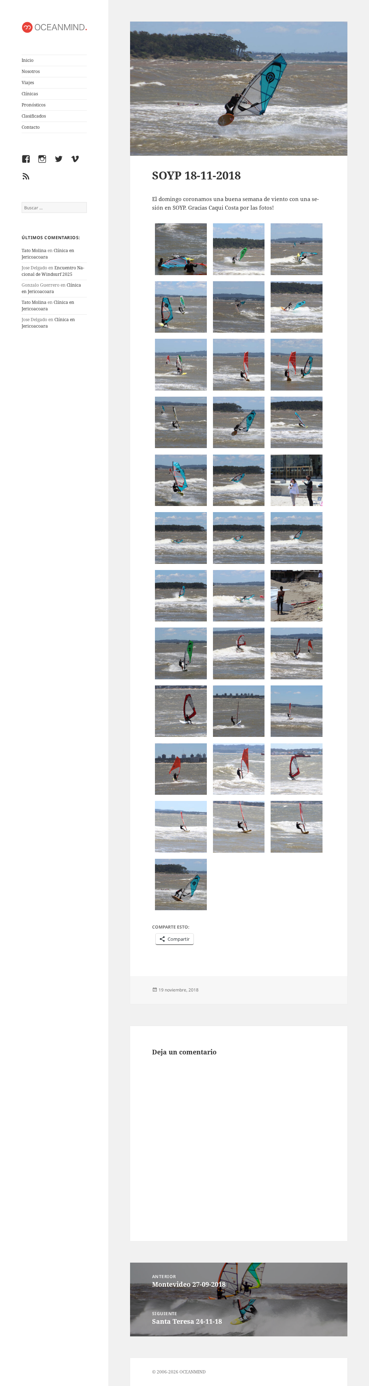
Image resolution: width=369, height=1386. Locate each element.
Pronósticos (33, 105)
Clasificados (34, 116)
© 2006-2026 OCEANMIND (179, 1372)
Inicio (28, 60)
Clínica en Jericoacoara (51, 288)
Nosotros (31, 71)
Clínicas (30, 94)
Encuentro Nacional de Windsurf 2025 (53, 271)
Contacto (31, 127)
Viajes (28, 82)
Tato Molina (34, 250)
